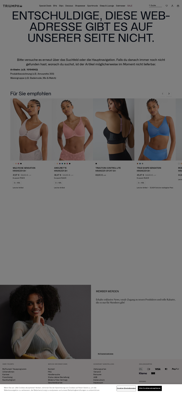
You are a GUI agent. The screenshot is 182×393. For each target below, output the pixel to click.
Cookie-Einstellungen (126, 388)
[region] (91, 388)
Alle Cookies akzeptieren (149, 388)
